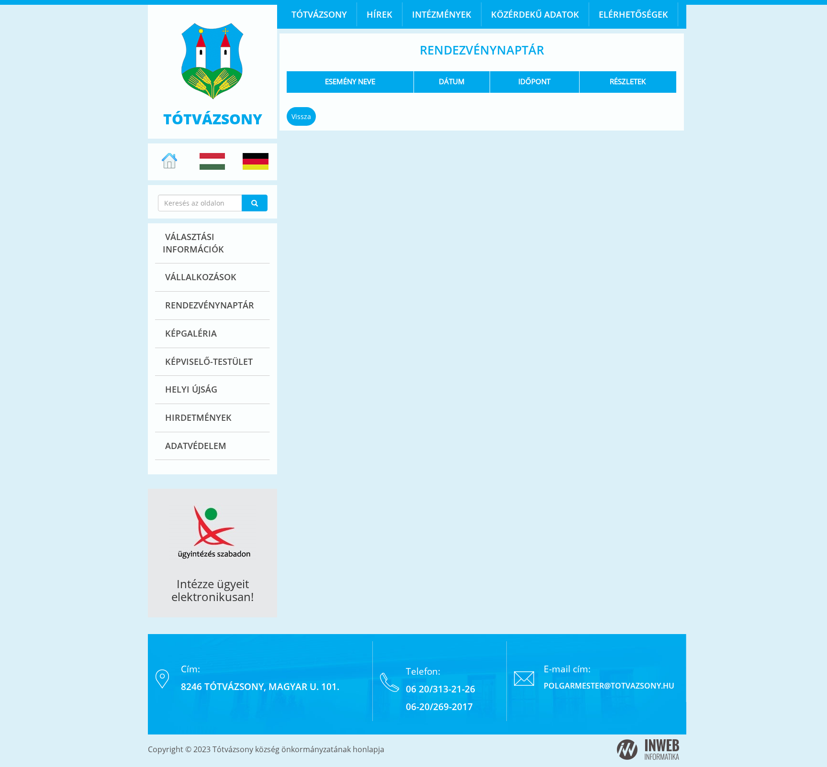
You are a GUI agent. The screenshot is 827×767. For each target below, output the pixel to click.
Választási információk (193, 243)
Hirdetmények (198, 417)
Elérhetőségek (633, 14)
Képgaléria (191, 333)
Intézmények (441, 14)
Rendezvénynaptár (209, 305)
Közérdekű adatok (535, 14)
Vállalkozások (200, 277)
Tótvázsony (319, 14)
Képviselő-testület (209, 361)
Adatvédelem (195, 445)
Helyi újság (191, 389)
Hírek (379, 14)
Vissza (301, 116)
